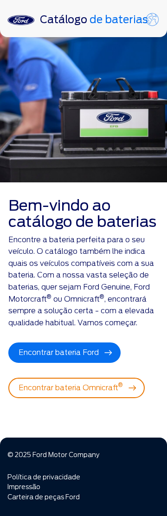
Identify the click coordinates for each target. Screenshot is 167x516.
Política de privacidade (43, 477)
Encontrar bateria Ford (59, 352)
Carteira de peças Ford (43, 497)
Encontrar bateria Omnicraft (71, 386)
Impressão (23, 486)
